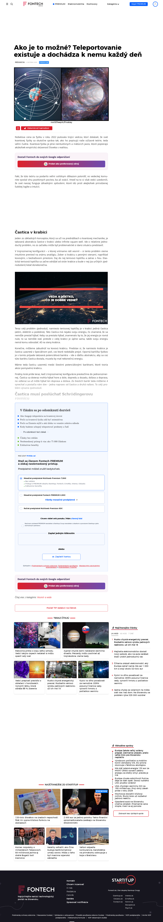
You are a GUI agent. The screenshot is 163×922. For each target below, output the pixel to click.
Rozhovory (92, 4)
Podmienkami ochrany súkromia (44, 566)
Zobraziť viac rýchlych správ (131, 814)
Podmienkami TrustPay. (68, 567)
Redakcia (20, 62)
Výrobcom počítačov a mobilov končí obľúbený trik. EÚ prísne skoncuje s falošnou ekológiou (131, 763)
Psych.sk (128, 908)
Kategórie (112, 4)
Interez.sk (129, 896)
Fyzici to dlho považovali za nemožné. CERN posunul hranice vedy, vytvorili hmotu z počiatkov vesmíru (131, 679)
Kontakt (71, 881)
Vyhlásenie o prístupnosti (64, 915)
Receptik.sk (130, 905)
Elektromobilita (76, 4)
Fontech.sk (118, 902)
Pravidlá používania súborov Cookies (90, 915)
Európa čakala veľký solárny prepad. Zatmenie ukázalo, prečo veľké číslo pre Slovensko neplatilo (131, 754)
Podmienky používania (115, 915)
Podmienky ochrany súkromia (23, 915)
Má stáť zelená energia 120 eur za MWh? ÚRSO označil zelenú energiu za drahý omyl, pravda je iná (132, 771)
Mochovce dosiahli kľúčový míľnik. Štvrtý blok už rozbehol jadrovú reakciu (131, 796)
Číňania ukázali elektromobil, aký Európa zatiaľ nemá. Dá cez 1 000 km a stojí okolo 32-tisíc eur (131, 666)
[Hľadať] (11, 4)
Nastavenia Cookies (44, 915)
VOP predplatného (133, 915)
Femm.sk (129, 902)
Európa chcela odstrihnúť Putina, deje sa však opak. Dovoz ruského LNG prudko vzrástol (132, 780)
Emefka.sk (129, 899)
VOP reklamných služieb (97, 918)
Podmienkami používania (68, 566)
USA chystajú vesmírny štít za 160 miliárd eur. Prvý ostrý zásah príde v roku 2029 (131, 788)
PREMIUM (60, 4)
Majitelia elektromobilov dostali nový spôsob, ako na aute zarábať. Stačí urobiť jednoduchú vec (131, 654)
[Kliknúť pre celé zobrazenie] (61, 94)
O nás (69, 888)
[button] (63, 482)
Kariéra (70, 899)
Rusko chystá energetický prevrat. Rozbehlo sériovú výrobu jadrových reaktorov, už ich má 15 (132, 642)
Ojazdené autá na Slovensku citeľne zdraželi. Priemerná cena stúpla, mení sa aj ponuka (131, 804)
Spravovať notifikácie (77, 902)
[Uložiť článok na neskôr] (18, 128)
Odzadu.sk (118, 899)
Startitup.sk (118, 896)
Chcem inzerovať (75, 884)
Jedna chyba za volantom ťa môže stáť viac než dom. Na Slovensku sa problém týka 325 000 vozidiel (132, 692)
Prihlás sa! (31, 456)
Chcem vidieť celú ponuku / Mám (61, 519)
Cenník (70, 895)
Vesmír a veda (44, 597)
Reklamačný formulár (76, 918)
